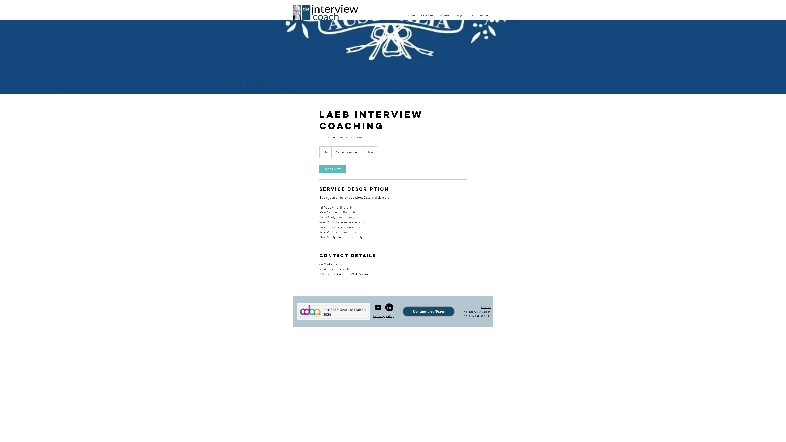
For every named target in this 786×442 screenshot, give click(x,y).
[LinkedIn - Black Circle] (389, 307)
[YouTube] (378, 307)
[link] (332, 169)
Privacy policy (383, 316)
